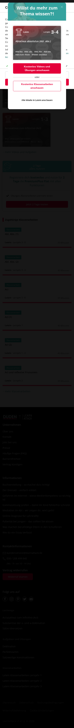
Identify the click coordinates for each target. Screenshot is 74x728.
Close (61, 7)
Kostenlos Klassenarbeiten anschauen (37, 86)
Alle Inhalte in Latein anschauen (37, 100)
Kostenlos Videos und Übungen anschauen (37, 68)
